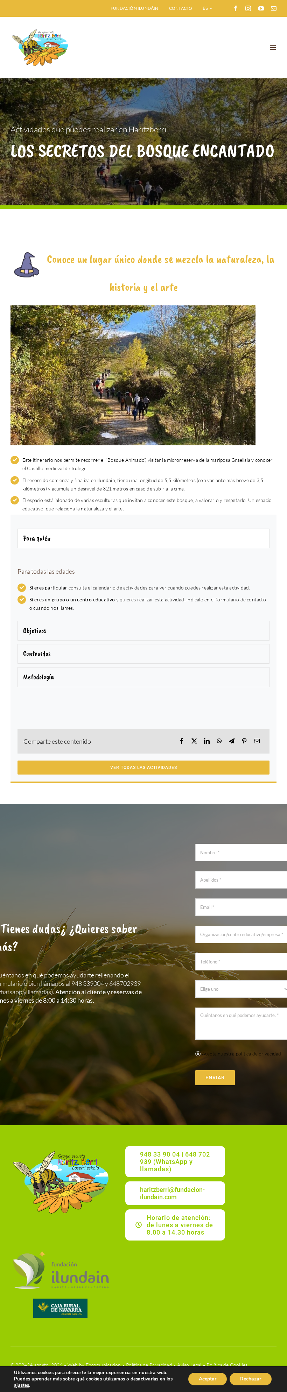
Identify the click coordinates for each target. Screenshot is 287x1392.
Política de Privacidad (149, 1365)
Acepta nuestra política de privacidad (241, 1054)
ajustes (21, 1385)
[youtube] (261, 8)
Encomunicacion (103, 1365)
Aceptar (207, 1379)
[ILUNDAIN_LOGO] (60, 1250)
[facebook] (235, 8)
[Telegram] (231, 741)
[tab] (144, 538)
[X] (194, 741)
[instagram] (248, 8)
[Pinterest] (244, 741)
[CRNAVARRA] (60, 1301)
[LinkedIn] (207, 741)
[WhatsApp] (219, 741)
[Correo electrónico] (257, 741)
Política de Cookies (226, 1365)
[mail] (273, 8)
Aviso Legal (189, 1365)
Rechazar (250, 1379)
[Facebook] (181, 741)
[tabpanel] (144, 586)
